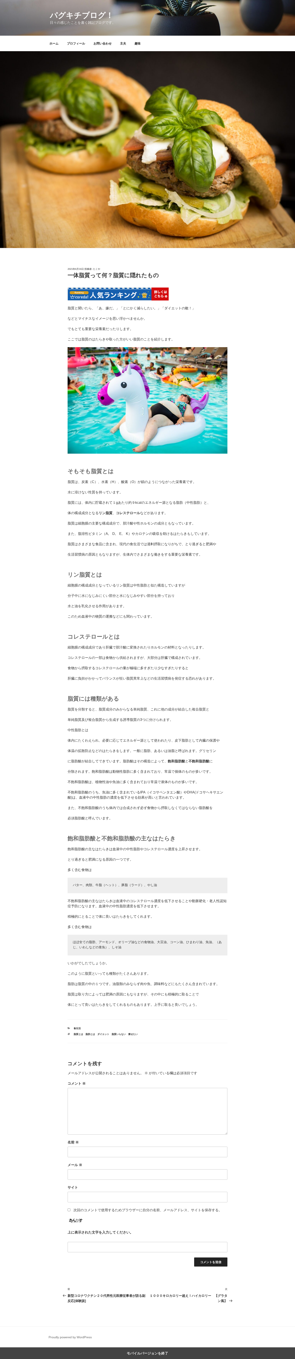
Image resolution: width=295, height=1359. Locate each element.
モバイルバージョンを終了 (147, 1353)
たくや (96, 269)
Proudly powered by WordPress (70, 1337)
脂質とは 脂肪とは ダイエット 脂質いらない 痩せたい (106, 1034)
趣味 (138, 43)
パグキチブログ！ (82, 15)
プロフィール (76, 43)
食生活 (77, 1028)
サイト (73, 1187)
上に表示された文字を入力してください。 (100, 1232)
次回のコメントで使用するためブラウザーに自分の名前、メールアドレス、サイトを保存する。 (147, 1210)
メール (75, 1165)
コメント (77, 1083)
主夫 (123, 43)
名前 (73, 1142)
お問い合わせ (103, 43)
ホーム (54, 43)
